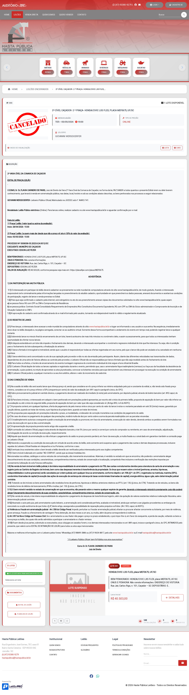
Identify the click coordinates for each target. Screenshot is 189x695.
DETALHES (174, 597)
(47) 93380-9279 (123, 4)
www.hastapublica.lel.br (99, 326)
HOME (7, 15)
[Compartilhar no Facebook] (61, 621)
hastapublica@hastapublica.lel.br (156, 533)
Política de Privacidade (122, 645)
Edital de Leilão (25, 605)
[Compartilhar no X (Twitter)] (54, 621)
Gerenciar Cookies (120, 655)
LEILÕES (17, 15)
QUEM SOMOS (48, 15)
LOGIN (154, 5)
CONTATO (81, 15)
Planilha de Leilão (25, 614)
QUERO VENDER (66, 15)
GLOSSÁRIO (85, 650)
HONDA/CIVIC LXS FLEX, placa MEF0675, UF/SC (132, 572)
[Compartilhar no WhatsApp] (67, 621)
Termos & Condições (121, 650)
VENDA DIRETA (31, 15)
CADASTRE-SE (177, 5)
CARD (178, 148)
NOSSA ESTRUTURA (57, 650)
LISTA (167, 148)
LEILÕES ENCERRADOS (37, 89)
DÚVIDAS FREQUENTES (89, 645)
